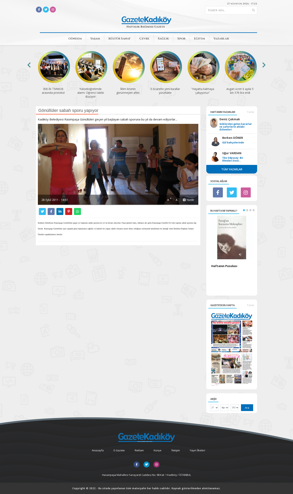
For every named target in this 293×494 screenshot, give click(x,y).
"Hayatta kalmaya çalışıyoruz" (202, 91)
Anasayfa (98, 450)
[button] (244, 210)
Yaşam (95, 38)
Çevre (144, 38)
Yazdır (190, 200)
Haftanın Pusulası (224, 266)
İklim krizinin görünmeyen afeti (127, 91)
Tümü (250, 112)
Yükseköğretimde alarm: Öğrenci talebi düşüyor (90, 92)
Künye (157, 450)
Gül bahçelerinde (233, 142)
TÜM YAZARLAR (231, 169)
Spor (181, 38)
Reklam (139, 450)
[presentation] (29, 65)
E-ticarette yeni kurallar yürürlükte (165, 91)
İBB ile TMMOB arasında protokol (53, 91)
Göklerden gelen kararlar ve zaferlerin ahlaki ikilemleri (235, 127)
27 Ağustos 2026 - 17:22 (242, 3)
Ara (247, 407)
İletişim (175, 450)
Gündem (75, 38)
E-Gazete (119, 450)
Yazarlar (221, 38)
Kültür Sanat (119, 38)
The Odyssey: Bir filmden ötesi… (232, 159)
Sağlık (163, 38)
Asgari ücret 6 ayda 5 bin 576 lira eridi (240, 91)
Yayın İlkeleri (197, 450)
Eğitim (199, 38)
